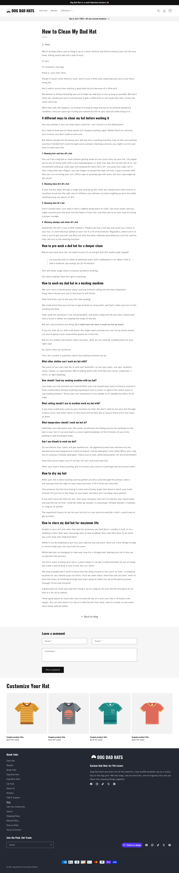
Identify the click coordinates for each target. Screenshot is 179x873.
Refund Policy (13, 821)
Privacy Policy (13, 825)
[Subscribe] (51, 845)
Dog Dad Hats (13, 774)
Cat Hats (10, 784)
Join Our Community (16, 807)
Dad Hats (11, 761)
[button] (66, 10)
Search (10, 811)
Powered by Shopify (30, 867)
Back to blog (91, 616)
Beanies (10, 765)
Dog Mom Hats (13, 779)
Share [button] (47, 44)
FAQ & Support (13, 797)
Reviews (10, 793)
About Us (11, 788)
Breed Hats (11, 770)
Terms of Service (14, 830)
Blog (8, 802)
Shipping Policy (13, 816)
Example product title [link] (15, 737)
